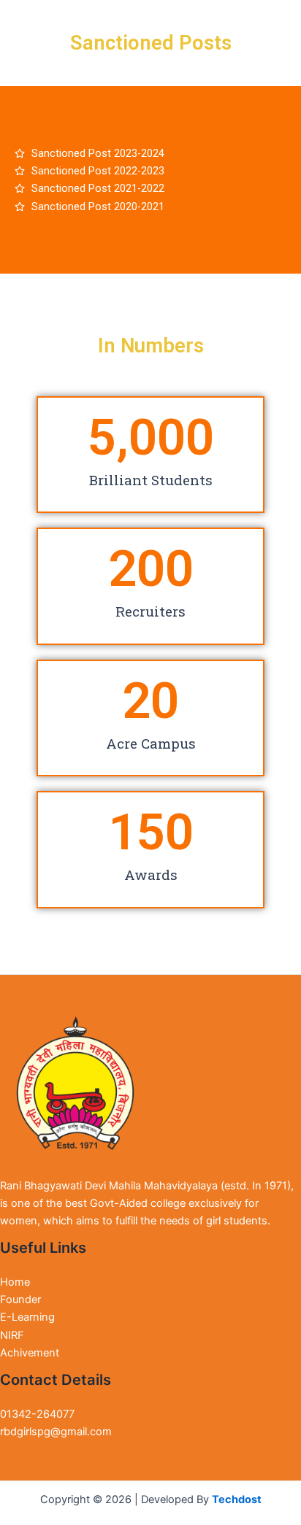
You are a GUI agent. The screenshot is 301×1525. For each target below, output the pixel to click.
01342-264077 (37, 1414)
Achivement (29, 1352)
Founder (20, 1299)
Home (15, 1282)
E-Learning (27, 1317)
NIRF (12, 1335)
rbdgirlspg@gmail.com (56, 1431)
